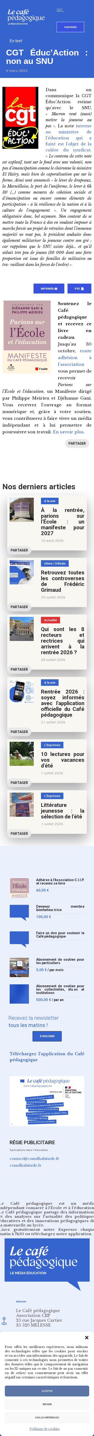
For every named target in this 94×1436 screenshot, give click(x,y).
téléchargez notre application (61, 1234)
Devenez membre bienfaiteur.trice (60, 908)
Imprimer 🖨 (49, 288)
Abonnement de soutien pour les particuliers (60, 961)
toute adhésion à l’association (75, 357)
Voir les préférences (47, 1417)
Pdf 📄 (79, 288)
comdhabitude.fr (25, 1165)
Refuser (47, 1404)
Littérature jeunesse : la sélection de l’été (62, 811)
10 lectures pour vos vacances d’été (62, 760)
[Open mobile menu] (61, 10)
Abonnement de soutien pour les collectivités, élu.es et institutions (60, 989)
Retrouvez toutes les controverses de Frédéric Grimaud (62, 581)
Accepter (47, 1391)
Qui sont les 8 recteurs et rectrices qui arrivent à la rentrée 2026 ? (62, 640)
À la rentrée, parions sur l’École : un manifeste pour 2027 (62, 521)
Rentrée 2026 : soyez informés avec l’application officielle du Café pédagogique (62, 703)
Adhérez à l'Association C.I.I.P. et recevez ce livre (60, 881)
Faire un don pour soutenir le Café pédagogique (60, 934)
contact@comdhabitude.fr (34, 1158)
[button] (86, 1337)
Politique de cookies (45, 1429)
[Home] (28, 32)
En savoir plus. (69, 432)
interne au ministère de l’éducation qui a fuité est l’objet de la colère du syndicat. (69, 137)
